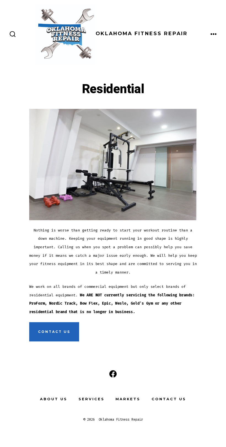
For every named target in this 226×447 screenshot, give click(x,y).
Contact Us (169, 399)
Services (91, 399)
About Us (53, 399)
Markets (127, 399)
